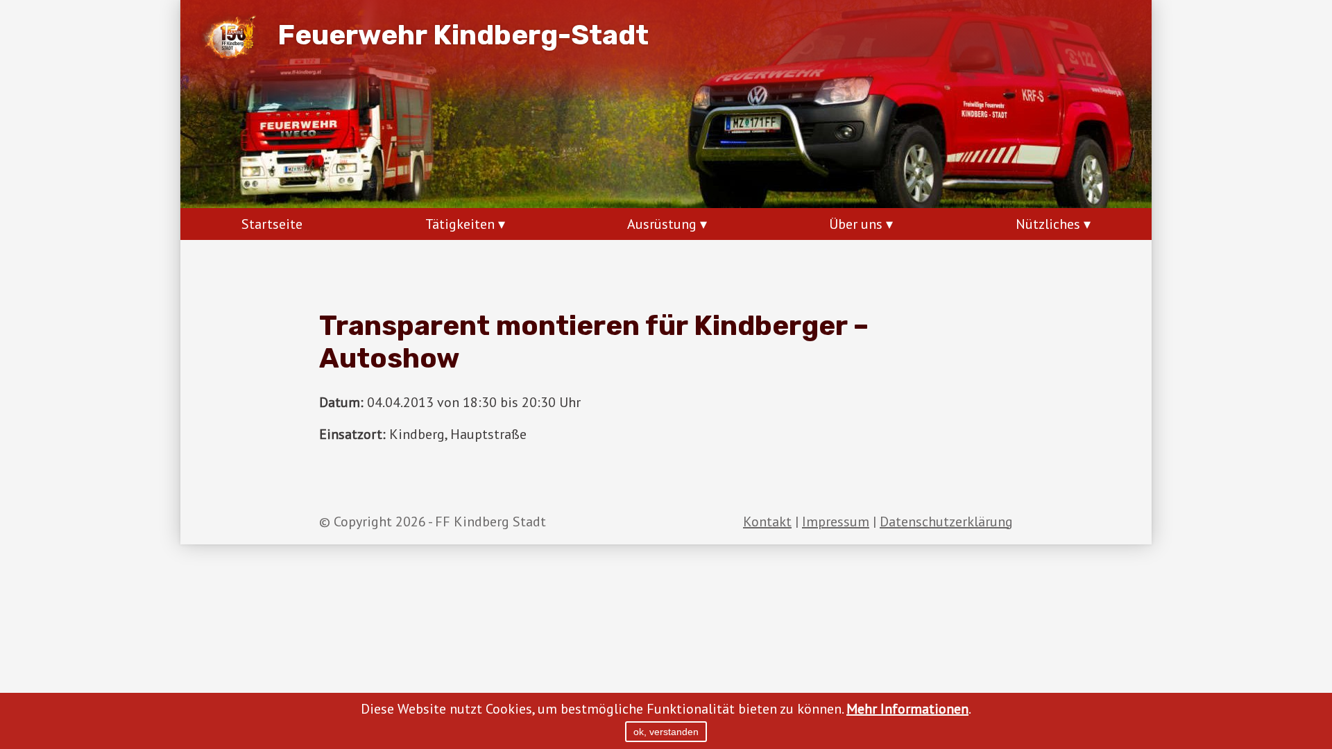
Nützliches (1048, 224)
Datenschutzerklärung (946, 522)
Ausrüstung (662, 224)
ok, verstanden (666, 731)
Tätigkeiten (460, 224)
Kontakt (767, 522)
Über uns (855, 224)
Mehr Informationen (907, 709)
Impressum (835, 522)
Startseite (271, 224)
